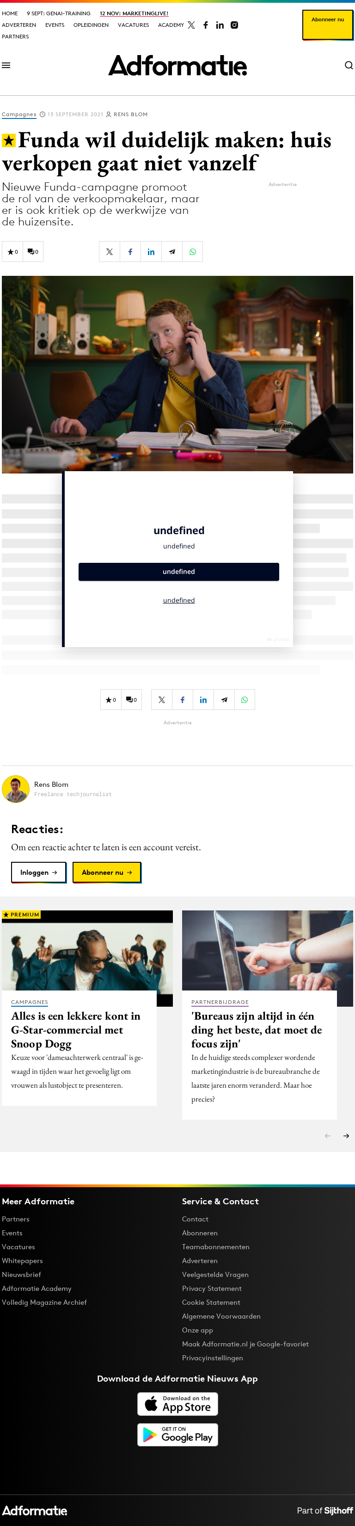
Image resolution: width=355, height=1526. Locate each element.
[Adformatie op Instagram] (234, 25)
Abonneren (200, 1232)
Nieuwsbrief (21, 1274)
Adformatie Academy (37, 1288)
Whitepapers (22, 1260)
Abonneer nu (328, 19)
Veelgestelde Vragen (215, 1274)
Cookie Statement (211, 1302)
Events (54, 24)
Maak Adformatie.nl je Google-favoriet (245, 1343)
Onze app (197, 1330)
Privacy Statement (212, 1288)
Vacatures (133, 24)
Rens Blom (131, 114)
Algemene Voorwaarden (221, 1316)
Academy (171, 24)
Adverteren (19, 24)
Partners (15, 36)
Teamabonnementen (216, 1246)
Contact (195, 1219)
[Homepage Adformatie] (177, 65)
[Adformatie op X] (191, 25)
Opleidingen (91, 24)
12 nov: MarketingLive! (134, 13)
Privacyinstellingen (212, 1358)
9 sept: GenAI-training (59, 13)
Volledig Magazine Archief (44, 1302)
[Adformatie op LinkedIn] (220, 25)
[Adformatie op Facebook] (205, 25)
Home (10, 13)
